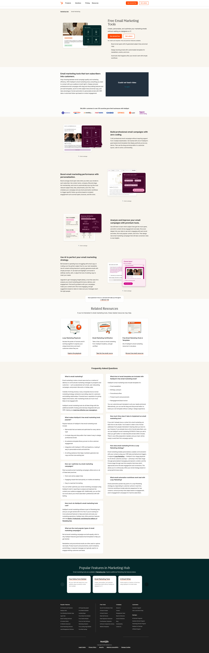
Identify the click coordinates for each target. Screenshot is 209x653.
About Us (118, 608)
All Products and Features (66, 608)
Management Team (120, 613)
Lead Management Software (67, 629)
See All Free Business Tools (106, 608)
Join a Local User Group (137, 610)
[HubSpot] (61, 3)
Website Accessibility (112, 647)
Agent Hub (62, 616)
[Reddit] (114, 636)
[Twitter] (104, 636)
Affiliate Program (136, 629)
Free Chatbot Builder (84, 618)
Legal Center (82, 647)
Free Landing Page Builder (85, 626)
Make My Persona (104, 616)
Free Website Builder (84, 610)
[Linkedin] (109, 636)
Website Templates (104, 626)
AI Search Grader (104, 610)
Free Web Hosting (83, 629)
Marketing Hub (64, 11)
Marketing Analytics (83, 624)
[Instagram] (95, 636)
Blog (117, 621)
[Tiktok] (119, 636)
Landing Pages (82, 613)
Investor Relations (120, 618)
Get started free (131, 3)
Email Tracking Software (66, 618)
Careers (118, 610)
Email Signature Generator (106, 618)
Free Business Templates (106, 621)
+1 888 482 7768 (104, 300)
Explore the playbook (74, 353)
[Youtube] (100, 636)
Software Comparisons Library (107, 624)
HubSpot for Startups (137, 626)
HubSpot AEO (63, 610)
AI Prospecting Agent (84, 608)
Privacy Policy (92, 647)
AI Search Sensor (104, 613)
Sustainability (119, 624)
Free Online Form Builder (77, 579)
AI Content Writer (64, 621)
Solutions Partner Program (138, 621)
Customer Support (136, 608)
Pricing (87, 3)
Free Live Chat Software (84, 621)
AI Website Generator (65, 624)
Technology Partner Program (139, 623)
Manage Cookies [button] (125, 647)
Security (101, 647)
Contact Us (118, 626)
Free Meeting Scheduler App (67, 613)
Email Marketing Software (66, 626)
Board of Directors (120, 616)
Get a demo (144, 3)
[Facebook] (90, 636)
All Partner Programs (137, 618)
